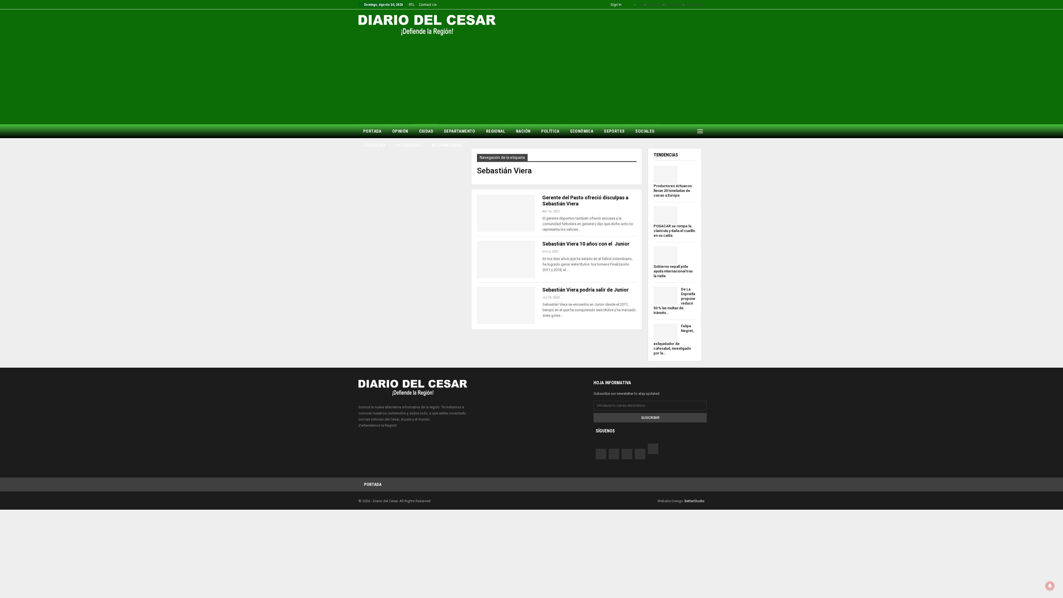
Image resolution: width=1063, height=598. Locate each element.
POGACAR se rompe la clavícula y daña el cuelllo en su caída (674, 231)
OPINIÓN (400, 131)
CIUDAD (426, 131)
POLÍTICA (550, 131)
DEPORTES (614, 131)
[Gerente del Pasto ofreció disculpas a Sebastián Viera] (506, 213)
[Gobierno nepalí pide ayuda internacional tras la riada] (665, 255)
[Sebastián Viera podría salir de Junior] (506, 305)
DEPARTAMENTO (459, 131)
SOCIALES (644, 131)
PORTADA (372, 131)
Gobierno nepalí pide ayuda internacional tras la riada (673, 271)
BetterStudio (695, 501)
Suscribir (650, 418)
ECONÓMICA (582, 131)
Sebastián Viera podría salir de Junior (585, 290)
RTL (412, 4)
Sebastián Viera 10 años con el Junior (586, 244)
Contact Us (428, 4)
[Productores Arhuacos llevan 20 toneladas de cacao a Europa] (665, 175)
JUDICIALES (374, 145)
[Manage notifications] (1050, 585)
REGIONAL (495, 131)
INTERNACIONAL (447, 145)
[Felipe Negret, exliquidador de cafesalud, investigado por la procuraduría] (665, 332)
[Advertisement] (531, 77)
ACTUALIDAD (408, 145)
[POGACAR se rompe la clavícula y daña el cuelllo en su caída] (665, 215)
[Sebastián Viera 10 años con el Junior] (506, 259)
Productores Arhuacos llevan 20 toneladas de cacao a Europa (673, 190)
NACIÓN (523, 131)
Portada (372, 484)
